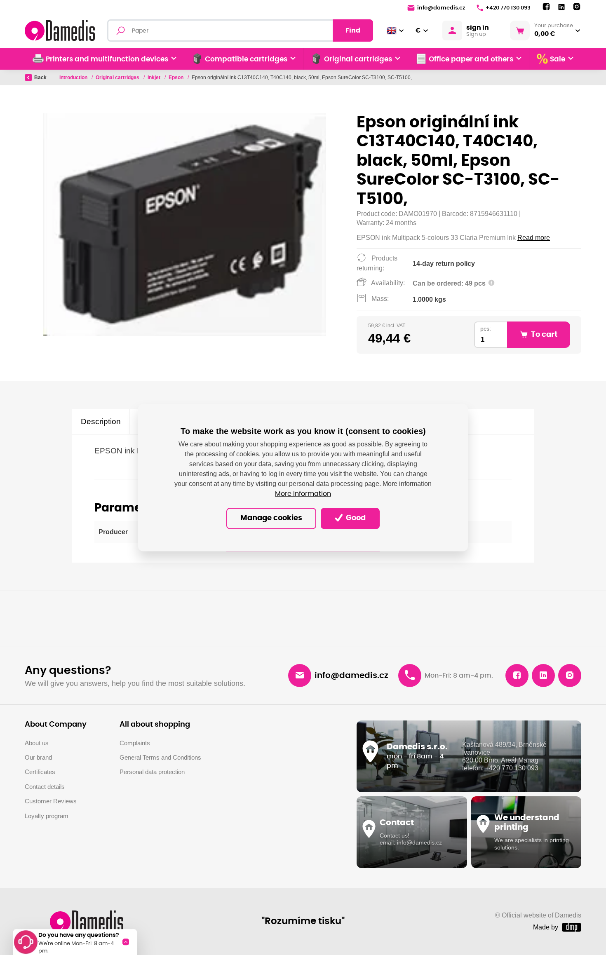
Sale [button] (557, 59)
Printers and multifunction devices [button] (107, 59)
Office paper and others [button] (471, 59)
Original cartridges (118, 77)
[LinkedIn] (561, 7)
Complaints (135, 742)
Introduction (74, 77)
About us (37, 742)
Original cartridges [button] (358, 59)
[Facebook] (546, 7)
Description (101, 421)
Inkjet (155, 77)
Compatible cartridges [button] (246, 59)
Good (355, 518)
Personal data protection (152, 771)
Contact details (45, 786)
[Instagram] (576, 7)
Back (40, 77)
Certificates (40, 771)
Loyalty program (46, 815)
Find (352, 30)
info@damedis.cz (441, 8)
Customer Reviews (51, 801)
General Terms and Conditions (160, 757)
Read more (533, 237)
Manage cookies (271, 518)
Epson (177, 77)
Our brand (38, 757)
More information (303, 493)
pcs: (485, 329)
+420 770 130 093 (508, 8)
